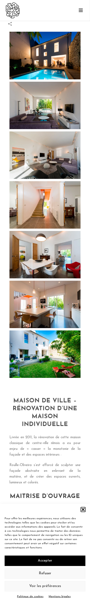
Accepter (45, 561)
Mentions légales (60, 596)
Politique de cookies (30, 596)
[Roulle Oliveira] (8, 10)
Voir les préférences (45, 586)
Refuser (45, 573)
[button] (83, 509)
